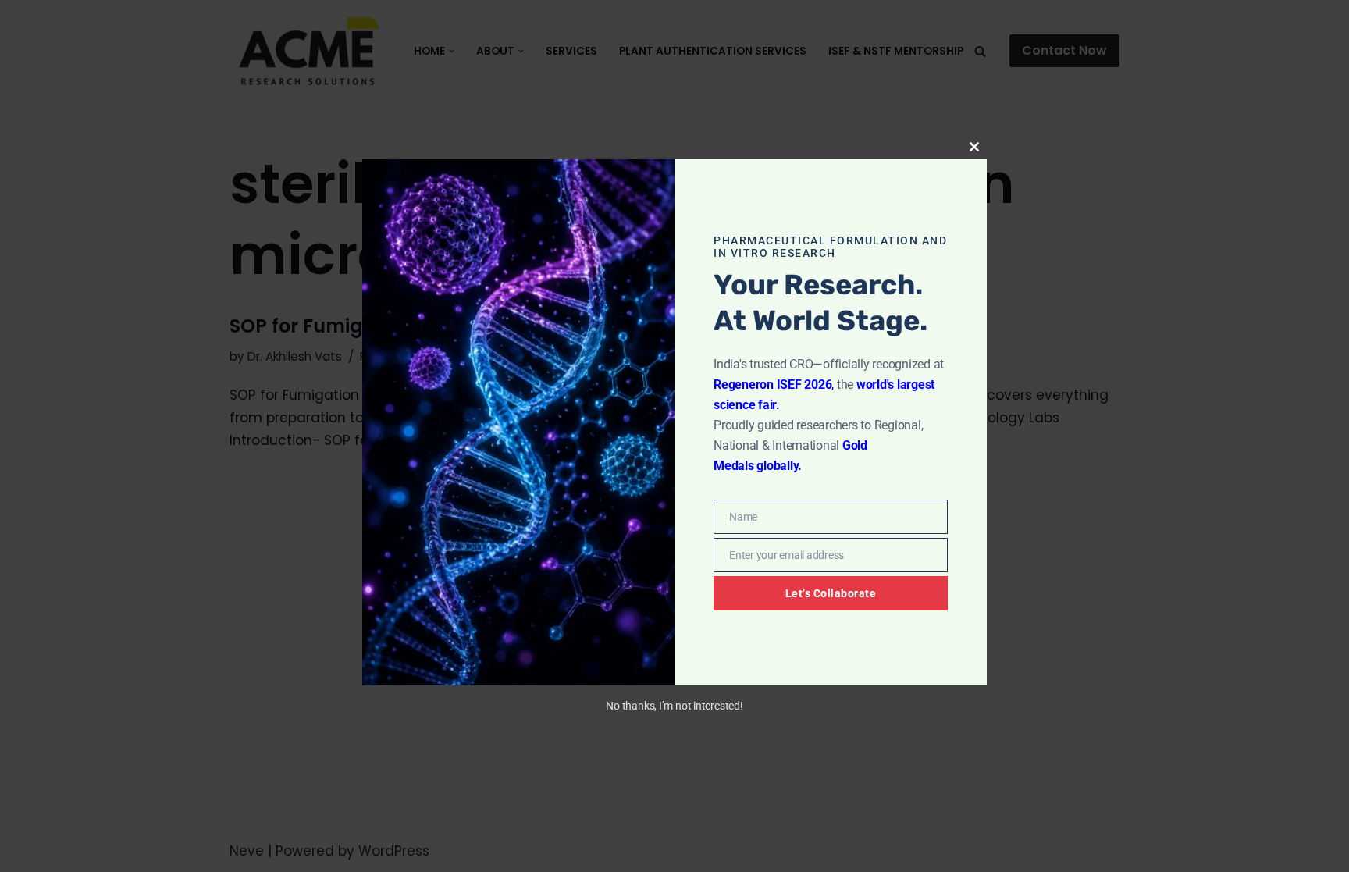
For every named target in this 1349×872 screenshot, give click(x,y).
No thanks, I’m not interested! (674, 705)
